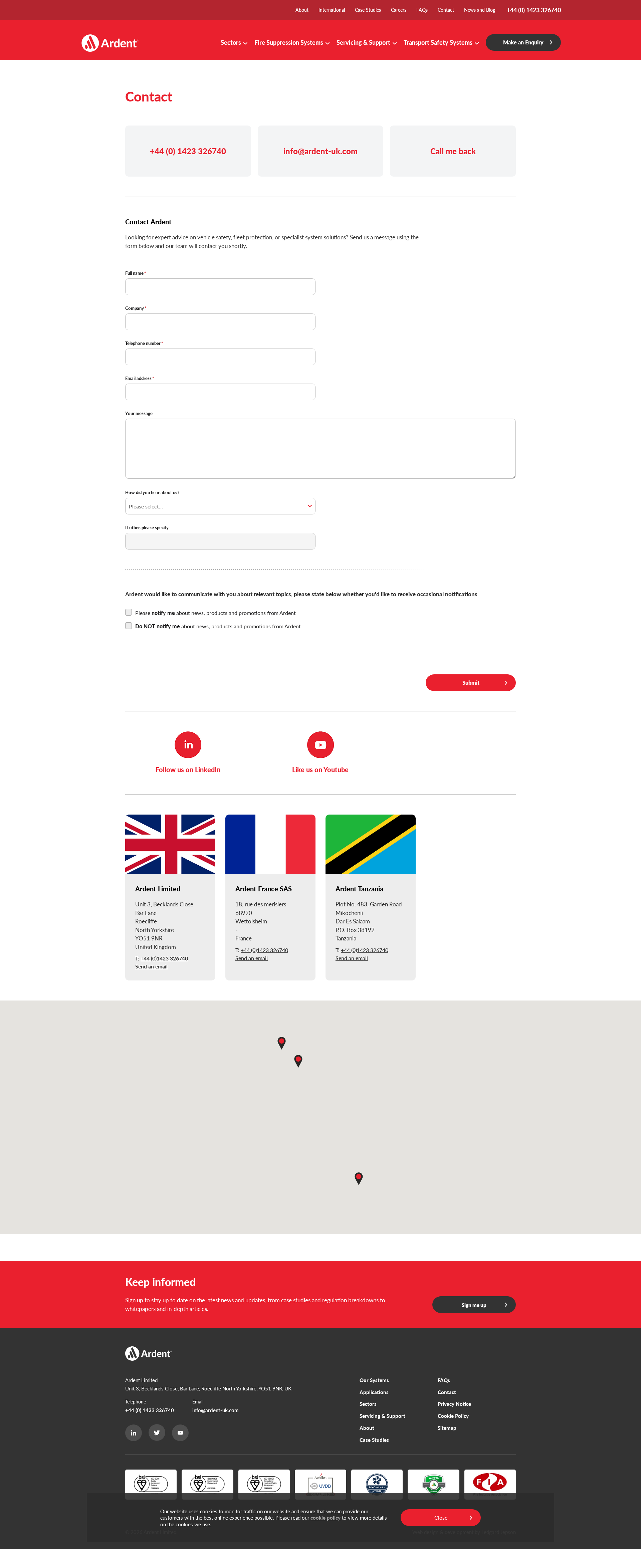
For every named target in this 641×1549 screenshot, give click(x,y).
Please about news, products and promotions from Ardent (215, 613)
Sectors (231, 42)
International (331, 10)
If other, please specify (147, 527)
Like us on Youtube (320, 769)
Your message (139, 413)
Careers (398, 10)
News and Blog (479, 10)
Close (440, 1517)
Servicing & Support (363, 42)
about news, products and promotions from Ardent (218, 626)
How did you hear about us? (152, 492)
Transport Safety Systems (438, 42)
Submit (470, 682)
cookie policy (325, 1517)
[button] (281, 1043)
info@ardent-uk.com (320, 151)
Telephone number (143, 343)
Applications (374, 1391)
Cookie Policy (453, 1415)
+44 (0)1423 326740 (164, 958)
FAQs (422, 10)
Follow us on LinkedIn (188, 769)
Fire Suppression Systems (288, 42)
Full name (134, 273)
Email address (138, 378)
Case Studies (368, 10)
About (301, 10)
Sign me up (474, 1304)
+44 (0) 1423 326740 (188, 151)
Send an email (151, 966)
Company (134, 308)
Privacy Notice (454, 1403)
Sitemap (447, 1427)
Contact (446, 10)
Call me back (453, 151)
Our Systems (374, 1379)
